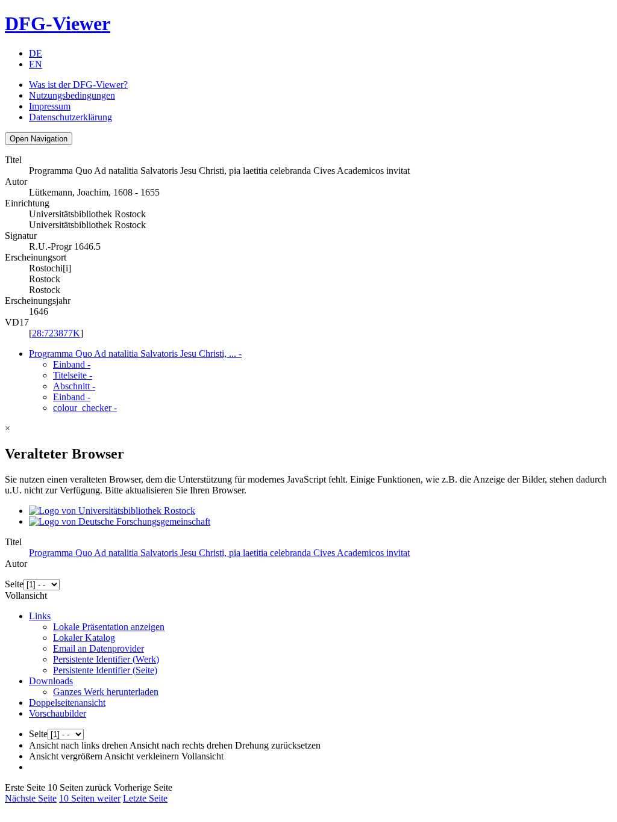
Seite (14, 584)
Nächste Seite (31, 798)
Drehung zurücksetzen (278, 745)
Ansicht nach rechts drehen (181, 745)
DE (35, 53)
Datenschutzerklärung (70, 117)
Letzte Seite (145, 798)
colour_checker (85, 408)
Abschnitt (74, 386)
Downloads (51, 681)
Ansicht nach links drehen (78, 745)
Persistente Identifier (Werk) (106, 659)
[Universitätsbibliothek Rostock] (112, 510)
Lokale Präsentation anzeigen (108, 627)
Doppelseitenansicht (67, 702)
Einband (71, 364)
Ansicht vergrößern (65, 756)
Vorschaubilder (57, 713)
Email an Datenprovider (98, 648)
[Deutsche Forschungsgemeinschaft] (119, 521)
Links (40, 616)
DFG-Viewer (57, 23)
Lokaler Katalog (84, 637)
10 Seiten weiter (90, 798)
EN (35, 64)
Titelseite (72, 375)
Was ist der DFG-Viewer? (78, 84)
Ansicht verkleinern (141, 756)
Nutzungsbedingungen (72, 95)
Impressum (49, 106)
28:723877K (56, 333)
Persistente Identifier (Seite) (105, 670)
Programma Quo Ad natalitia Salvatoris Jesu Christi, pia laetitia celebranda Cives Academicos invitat (219, 553)
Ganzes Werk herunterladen (105, 692)
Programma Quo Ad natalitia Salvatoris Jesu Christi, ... (135, 353)
